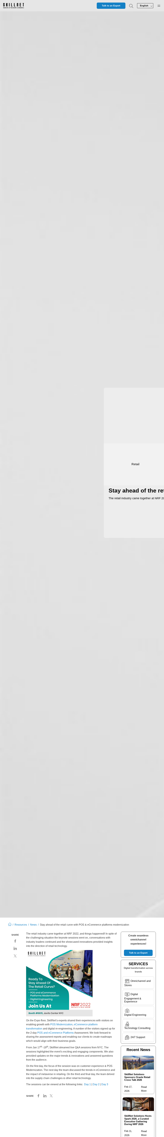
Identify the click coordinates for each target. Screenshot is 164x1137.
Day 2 (96, 1084)
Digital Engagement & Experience (132, 998)
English (144, 5)
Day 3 (104, 1084)
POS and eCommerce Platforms (55, 1032)
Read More (144, 1089)
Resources (21, 924)
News (33, 924)
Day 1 (87, 1084)
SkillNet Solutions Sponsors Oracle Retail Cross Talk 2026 (137, 1077)
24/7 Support (138, 1037)
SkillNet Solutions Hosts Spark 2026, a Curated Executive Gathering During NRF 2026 (138, 1119)
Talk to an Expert (111, 5)
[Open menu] (159, 6)
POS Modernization (61, 1024)
